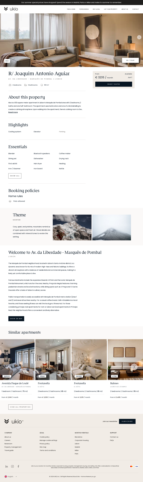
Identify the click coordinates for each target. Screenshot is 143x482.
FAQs (112, 440)
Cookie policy (44, 437)
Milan (77, 450)
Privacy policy (45, 444)
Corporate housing (82, 440)
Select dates (114, 84)
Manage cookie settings (48, 440)
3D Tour (130, 60)
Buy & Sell (96, 9)
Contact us (114, 437)
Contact (135, 9)
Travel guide (9, 450)
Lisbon (77, 444)
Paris (76, 454)
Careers (7, 440)
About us (125, 9)
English (10, 477)
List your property (110, 9)
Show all (15, 176)
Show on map (16, 319)
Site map (43, 447)
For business (84, 9)
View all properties (20, 407)
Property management (13, 447)
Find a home (71, 9)
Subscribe (127, 421)
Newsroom (8, 444)
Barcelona (78, 437)
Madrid (77, 447)
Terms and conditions (48, 450)
